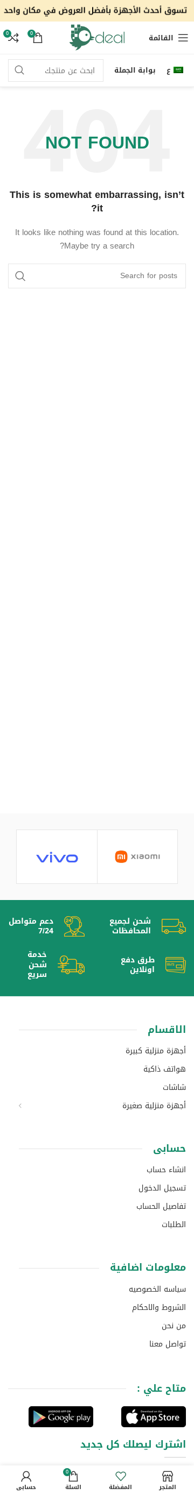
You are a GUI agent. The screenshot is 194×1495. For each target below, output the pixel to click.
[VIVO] (57, 857)
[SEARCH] (19, 70)
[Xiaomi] (137, 857)
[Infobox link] (140, 926)
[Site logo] (97, 11)
